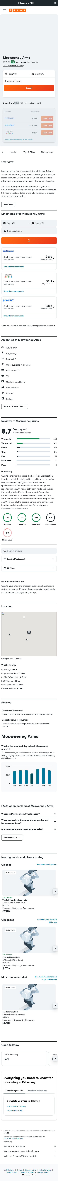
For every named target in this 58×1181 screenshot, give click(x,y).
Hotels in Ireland (45, 1170)
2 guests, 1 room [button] (13, 81)
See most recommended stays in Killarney (46, 978)
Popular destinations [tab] (37, 1090)
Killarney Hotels (42, 1172)
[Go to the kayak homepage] (17, 10)
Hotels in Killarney (14, 1110)
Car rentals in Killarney (16, 1106)
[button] (55, 3)
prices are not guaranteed (13, 1138)
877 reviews (32, 62)
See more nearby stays (47, 864)
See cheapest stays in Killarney (47, 920)
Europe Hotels (30, 1170)
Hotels (19, 1170)
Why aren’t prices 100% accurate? (20, 1156)
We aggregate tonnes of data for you (21, 1151)
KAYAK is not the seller (14, 1146)
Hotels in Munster (27, 1172)
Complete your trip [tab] (14, 1090)
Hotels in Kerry (11, 1172)
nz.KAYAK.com (9, 1170)
